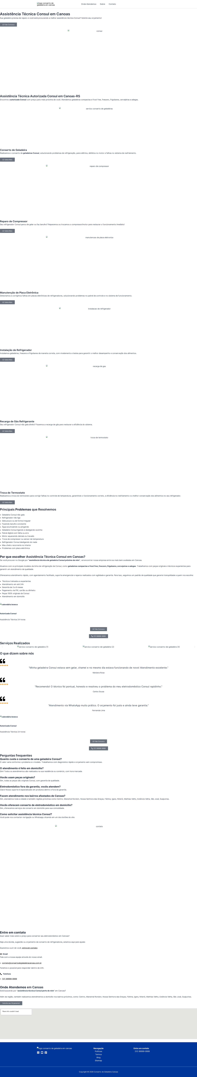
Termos (98, 1054)
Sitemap (98, 1060)
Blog (98, 1057)
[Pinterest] (46, 1052)
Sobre (102, 4)
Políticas (98, 1051)
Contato (112, 4)
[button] (2, 646)
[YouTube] (42, 1052)
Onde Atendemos (88, 4)
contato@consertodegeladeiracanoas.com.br (22, 963)
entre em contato (29, 948)
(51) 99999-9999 (9, 979)
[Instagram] (38, 1052)
